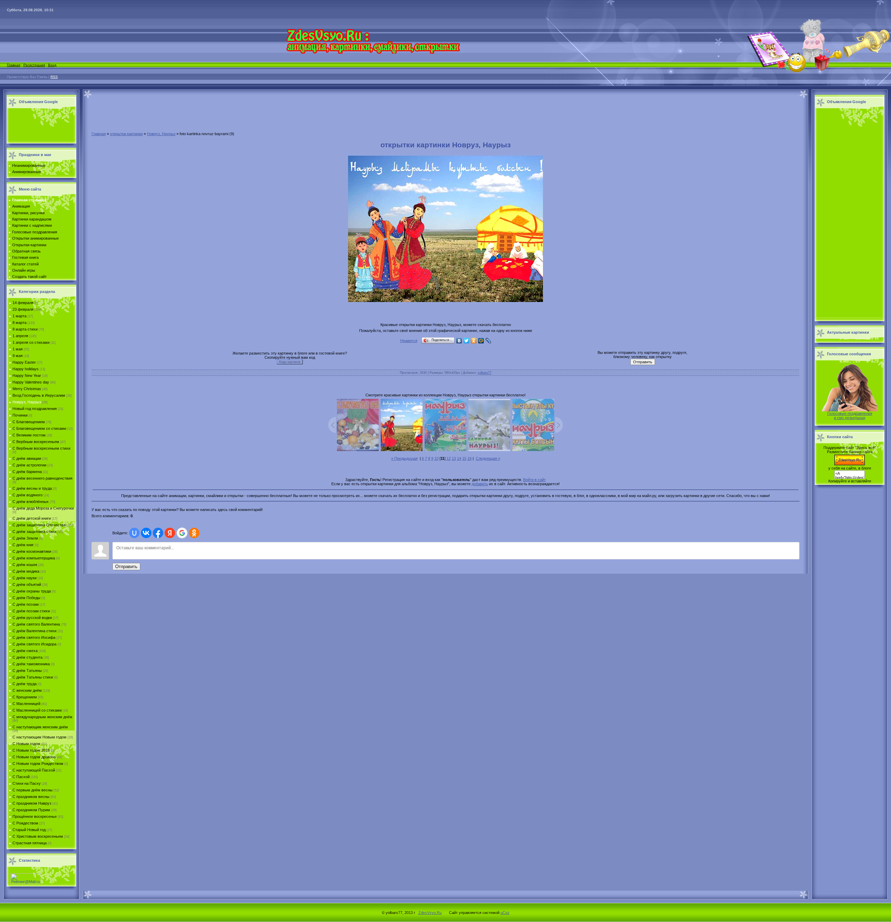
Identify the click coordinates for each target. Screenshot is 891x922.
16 (469, 458)
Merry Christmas (27, 389)
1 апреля (20, 336)
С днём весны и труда (32, 488)
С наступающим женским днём (40, 727)
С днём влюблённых (31, 501)
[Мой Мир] (481, 340)
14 (459, 458)
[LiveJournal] (488, 340)
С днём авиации (27, 458)
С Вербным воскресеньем (36, 442)
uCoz (505, 913)
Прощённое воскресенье (35, 816)
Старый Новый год (29, 830)
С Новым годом (26, 744)
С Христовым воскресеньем (38, 836)
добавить (480, 484)
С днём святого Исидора (34, 644)
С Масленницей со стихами (37, 710)
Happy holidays (26, 369)
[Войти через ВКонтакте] (146, 533)
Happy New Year (27, 375)
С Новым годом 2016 (31, 750)
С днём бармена (27, 472)
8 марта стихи (25, 329)
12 (449, 458)
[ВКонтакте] (459, 340)
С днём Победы (26, 598)
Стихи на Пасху (27, 783)
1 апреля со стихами (31, 342)
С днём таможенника (31, 664)
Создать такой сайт (29, 276)
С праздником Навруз (32, 803)
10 (436, 458)
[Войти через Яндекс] (170, 533)
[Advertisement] (39, 126)
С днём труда (25, 684)
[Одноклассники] (474, 340)
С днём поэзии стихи (31, 611)
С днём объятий (27, 584)
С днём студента (27, 657)
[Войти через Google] (182, 533)
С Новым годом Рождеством (38, 763)
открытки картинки (126, 134)
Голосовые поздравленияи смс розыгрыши (849, 415)
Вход (52, 65)
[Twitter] (466, 340)
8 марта (19, 322)
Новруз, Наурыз (27, 402)
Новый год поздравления (35, 408)
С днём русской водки (32, 617)
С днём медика (26, 571)
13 (454, 458)
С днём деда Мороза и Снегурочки (43, 508)
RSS (54, 77)
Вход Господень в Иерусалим (39, 395)
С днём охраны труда (32, 591)
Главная (13, 65)
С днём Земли (25, 538)
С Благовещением (29, 422)
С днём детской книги (32, 518)
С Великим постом (29, 435)
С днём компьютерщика (34, 558)
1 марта (19, 316)
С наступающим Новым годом (39, 737)
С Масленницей (26, 704)
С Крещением (25, 697)
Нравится (408, 341)
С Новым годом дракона (34, 757)
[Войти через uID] (134, 533)
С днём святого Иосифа (34, 637)
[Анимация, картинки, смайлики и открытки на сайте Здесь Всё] (373, 52)
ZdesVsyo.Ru (430, 913)
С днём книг (23, 545)
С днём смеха (25, 651)
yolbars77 (484, 372)
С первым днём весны (33, 790)
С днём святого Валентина (36, 624)
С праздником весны (31, 797)
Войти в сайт (534, 480)
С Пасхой (21, 777)
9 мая (18, 356)
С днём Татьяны (27, 670)
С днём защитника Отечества (39, 525)
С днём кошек (25, 565)
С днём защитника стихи (34, 531)
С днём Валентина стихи (34, 631)
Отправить (126, 566)
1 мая (18, 349)
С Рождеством (25, 823)
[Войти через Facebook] (158, 533)
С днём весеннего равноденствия (42, 478)
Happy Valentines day (31, 382)
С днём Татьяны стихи (33, 677)
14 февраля (23, 303)
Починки (20, 415)
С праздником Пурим (31, 810)
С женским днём (27, 690)
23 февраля (23, 309)
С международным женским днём (42, 717)
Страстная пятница (30, 843)
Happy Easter (24, 362)
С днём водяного (27, 495)
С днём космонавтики (32, 551)
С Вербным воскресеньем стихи (41, 448)
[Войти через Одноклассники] (194, 533)
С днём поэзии (26, 604)
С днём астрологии (29, 465)
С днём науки (25, 578)
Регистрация (34, 65)
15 (464, 458)
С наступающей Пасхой (34, 770)
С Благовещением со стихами (39, 428)
